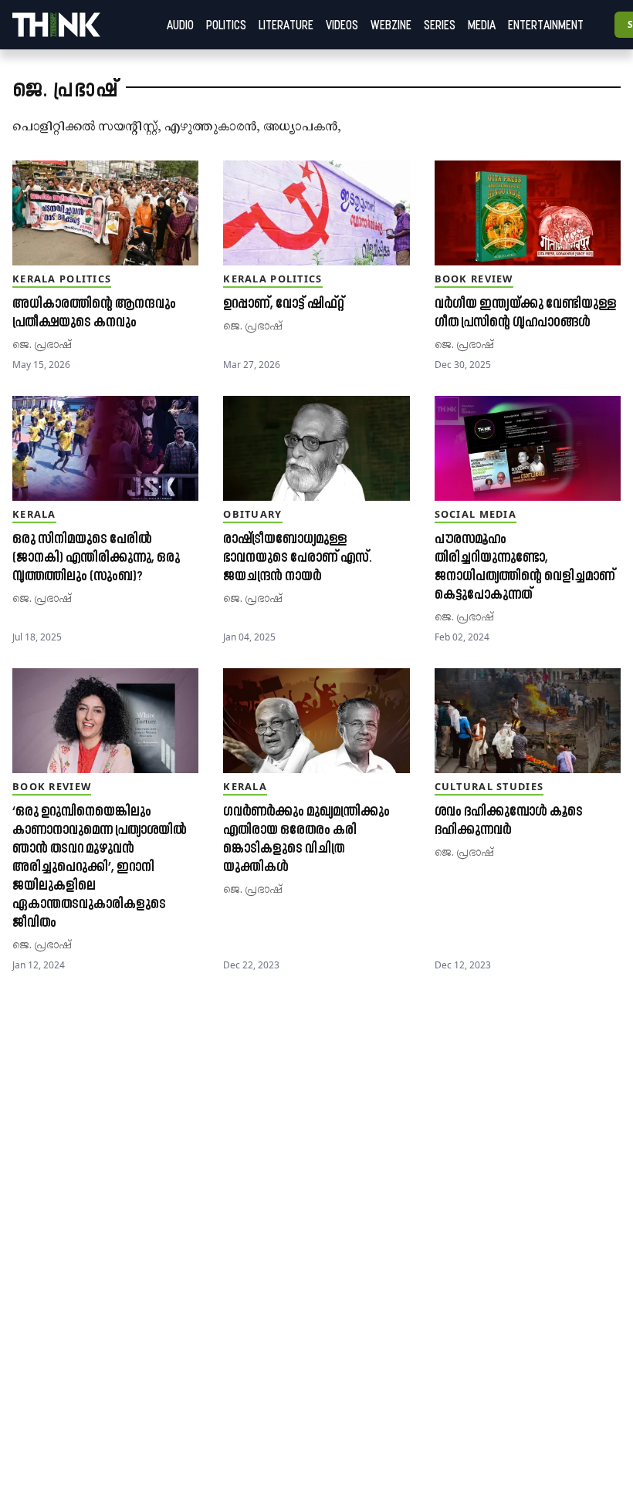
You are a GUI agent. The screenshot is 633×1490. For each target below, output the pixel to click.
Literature (286, 24)
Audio (180, 24)
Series (439, 24)
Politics (226, 24)
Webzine (391, 24)
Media (482, 24)
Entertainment (546, 24)
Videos (342, 24)
